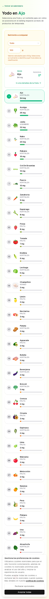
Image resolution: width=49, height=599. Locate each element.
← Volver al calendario (12, 6)
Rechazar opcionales (24, 586)
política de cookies (35, 581)
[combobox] (24, 43)
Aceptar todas (24, 592)
